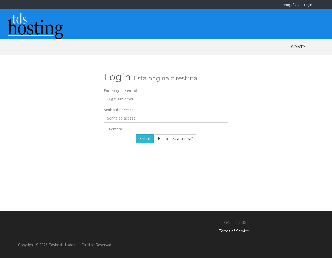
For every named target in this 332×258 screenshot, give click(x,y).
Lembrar (116, 129)
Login (308, 5)
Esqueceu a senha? (175, 138)
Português (289, 5)
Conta (299, 46)
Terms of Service (234, 231)
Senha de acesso (119, 109)
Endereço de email (120, 90)
